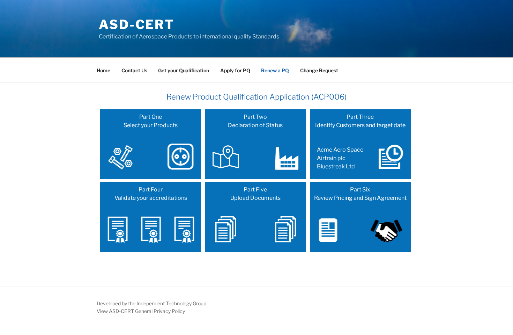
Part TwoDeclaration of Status (255, 121)
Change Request (319, 70)
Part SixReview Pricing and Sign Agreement (360, 193)
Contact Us (134, 70)
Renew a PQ (275, 70)
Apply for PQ (235, 70)
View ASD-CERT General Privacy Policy (141, 311)
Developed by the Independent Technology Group (151, 303)
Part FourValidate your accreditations (150, 193)
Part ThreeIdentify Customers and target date (360, 142)
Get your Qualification (183, 70)
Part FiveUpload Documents (255, 193)
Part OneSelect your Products (151, 121)
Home (103, 70)
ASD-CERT (136, 24)
